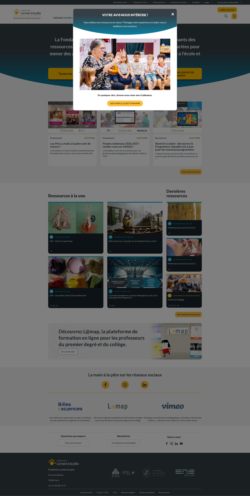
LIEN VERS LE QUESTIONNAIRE (125, 103)
